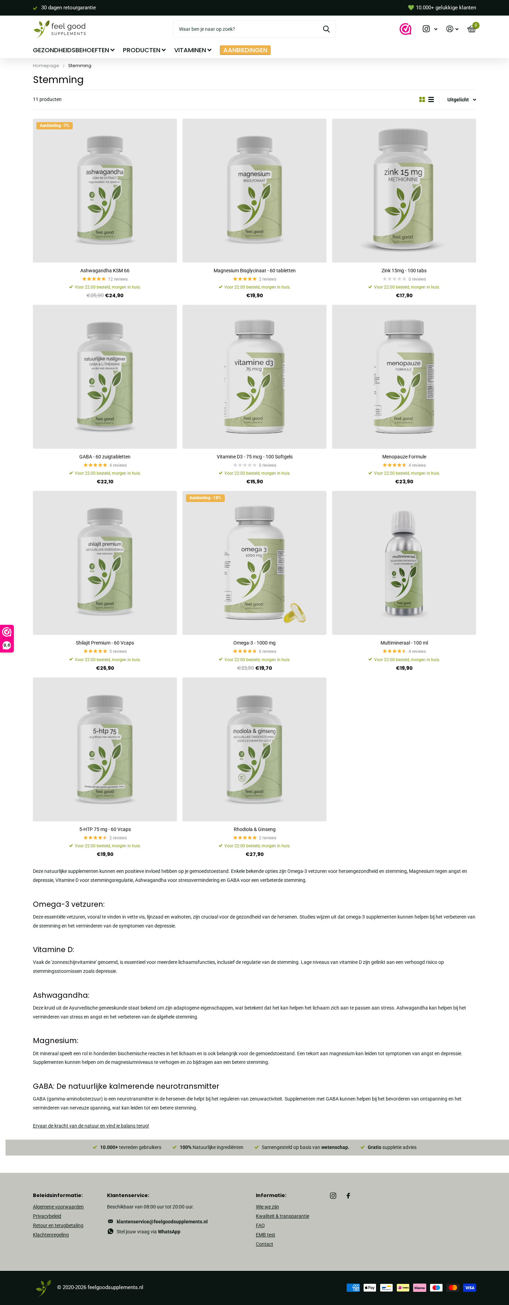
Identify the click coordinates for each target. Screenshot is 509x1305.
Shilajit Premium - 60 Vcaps (105, 643)
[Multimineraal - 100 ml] (404, 563)
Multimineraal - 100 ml (404, 643)
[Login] (452, 29)
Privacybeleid (47, 1216)
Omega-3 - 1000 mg (254, 643)
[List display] (431, 99)
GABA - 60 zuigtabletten (105, 456)
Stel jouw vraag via (148, 1231)
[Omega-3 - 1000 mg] (254, 563)
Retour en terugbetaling (58, 1225)
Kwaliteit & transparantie (282, 1216)
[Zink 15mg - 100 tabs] (404, 191)
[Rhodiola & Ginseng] (254, 749)
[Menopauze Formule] (404, 377)
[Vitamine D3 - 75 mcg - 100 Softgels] (254, 377)
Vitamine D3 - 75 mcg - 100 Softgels (255, 456)
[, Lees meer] (430, 29)
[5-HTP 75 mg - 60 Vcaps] (105, 749)
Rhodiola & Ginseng (255, 829)
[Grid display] (422, 99)
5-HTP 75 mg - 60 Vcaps (105, 829)
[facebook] (348, 1195)
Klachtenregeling (51, 1235)
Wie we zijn (267, 1207)
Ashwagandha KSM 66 (105, 270)
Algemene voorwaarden (58, 1207)
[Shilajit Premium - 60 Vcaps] (105, 563)
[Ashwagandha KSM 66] (105, 191)
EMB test (265, 1235)
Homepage (46, 65)
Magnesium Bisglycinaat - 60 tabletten (255, 270)
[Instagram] (333, 1196)
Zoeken (326, 29)
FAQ (260, 1225)
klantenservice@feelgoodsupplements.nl (162, 1221)
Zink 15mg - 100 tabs (404, 270)
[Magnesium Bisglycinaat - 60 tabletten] (254, 191)
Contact (264, 1244)
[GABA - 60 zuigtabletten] (105, 377)
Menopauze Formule (404, 456)
